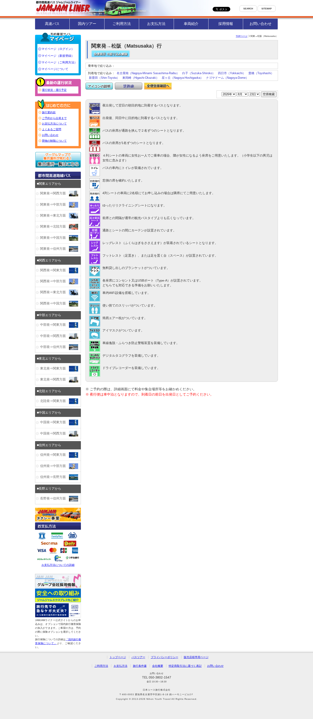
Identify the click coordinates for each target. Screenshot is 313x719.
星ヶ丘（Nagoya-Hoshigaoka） (182, 77)
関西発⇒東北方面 (54, 292)
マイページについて (54, 69)
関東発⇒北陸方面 (54, 226)
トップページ (118, 657)
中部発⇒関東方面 (54, 325)
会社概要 (157, 665)
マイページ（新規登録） (57, 55)
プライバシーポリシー (164, 657)
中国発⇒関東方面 (54, 422)
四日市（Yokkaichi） (232, 73)
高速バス (52, 24)
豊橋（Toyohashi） (261, 73)
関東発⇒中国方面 (54, 237)
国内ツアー (87, 24)
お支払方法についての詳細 (57, 565)
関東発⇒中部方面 (54, 204)
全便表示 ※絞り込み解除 (110, 54)
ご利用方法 (122, 24)
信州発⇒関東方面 (54, 455)
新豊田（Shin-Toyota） (104, 77)
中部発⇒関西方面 (54, 336)
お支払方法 (156, 24)
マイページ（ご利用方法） (59, 62)
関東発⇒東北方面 (54, 215)
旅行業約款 (49, 112)
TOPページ (241, 36)
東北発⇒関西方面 (54, 379)
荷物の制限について (54, 140)
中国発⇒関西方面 (54, 433)
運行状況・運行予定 (54, 90)
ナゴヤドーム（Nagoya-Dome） (227, 77)
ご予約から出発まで (54, 118)
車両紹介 (191, 24)
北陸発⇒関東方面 (54, 401)
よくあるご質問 (51, 129)
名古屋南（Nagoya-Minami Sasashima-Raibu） (148, 73)
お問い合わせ (261, 24)
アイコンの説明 (99, 86)
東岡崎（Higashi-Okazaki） (140, 77)
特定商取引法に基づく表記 (185, 665)
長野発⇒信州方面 (54, 498)
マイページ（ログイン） (57, 49)
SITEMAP (266, 8)
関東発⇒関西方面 (54, 193)
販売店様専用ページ (196, 657)
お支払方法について (54, 123)
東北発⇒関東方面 (54, 368)
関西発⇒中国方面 (54, 303)
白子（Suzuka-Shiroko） (198, 73)
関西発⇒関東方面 (54, 270)
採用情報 (225, 24)
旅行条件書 (140, 665)
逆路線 (128, 86)
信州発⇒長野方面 (54, 477)
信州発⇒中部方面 (54, 466)
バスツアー (138, 657)
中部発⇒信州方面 (54, 347)
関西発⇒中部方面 (54, 281)
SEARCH (248, 8)
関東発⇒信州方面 (54, 248)
